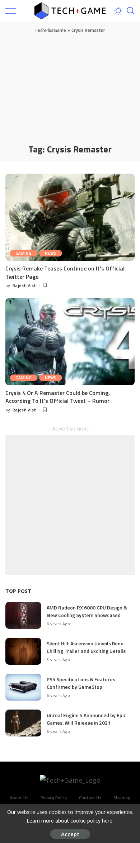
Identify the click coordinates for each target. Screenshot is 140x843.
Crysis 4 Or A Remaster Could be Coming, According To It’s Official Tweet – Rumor (57, 396)
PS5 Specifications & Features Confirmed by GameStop (81, 683)
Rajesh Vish (25, 285)
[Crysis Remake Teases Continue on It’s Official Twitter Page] (70, 217)
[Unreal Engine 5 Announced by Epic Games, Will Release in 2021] (23, 723)
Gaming (23, 253)
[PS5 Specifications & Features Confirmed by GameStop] (23, 687)
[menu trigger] (14, 11)
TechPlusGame (50, 30)
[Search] (130, 11)
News (50, 253)
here (107, 820)
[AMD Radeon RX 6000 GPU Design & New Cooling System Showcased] (23, 615)
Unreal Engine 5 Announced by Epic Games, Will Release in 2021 (86, 718)
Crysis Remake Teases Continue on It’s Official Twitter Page (65, 272)
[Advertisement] (70, 88)
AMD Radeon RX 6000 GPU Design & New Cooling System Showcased (87, 611)
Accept (70, 834)
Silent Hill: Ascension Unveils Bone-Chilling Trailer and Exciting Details (86, 647)
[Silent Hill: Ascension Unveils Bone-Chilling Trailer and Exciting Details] (23, 651)
